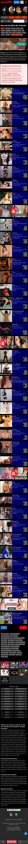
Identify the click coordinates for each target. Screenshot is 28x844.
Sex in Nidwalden (5, 646)
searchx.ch (21, 694)
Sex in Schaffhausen (6, 650)
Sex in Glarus (11, 642)
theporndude (7, 699)
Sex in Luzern (11, 644)
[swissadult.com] (14, 673)
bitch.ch (21, 701)
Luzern (2, 34)
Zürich (7, 32)
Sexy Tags (21, 717)
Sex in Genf (4, 642)
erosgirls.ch (21, 706)
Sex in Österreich (5, 636)
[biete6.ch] (5, 665)
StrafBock (20, 712)
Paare (21, 28)
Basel (14, 32)
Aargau (24, 32)
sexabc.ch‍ (17, 827)
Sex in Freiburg (18, 640)
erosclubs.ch (7, 706)
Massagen (14, 30)
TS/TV (19, 30)
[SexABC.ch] (7, 2)
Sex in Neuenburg (19, 644)
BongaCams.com (20, 688)
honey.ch (21, 696)
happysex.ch (21, 704)
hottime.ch (7, 701)
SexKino (7, 712)
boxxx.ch (7, 696)
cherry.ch (7, 691)
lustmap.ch (7, 704)
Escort (17, 28)
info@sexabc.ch (9, 819)
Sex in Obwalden (15, 646)
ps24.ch (21, 699)
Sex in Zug (18, 654)
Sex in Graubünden (20, 642)
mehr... (20, 709)
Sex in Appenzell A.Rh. (18, 638)
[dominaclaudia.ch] (23, 673)
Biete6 (7, 714)
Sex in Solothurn (5, 648)
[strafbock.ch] (14, 665)
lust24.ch (7, 694)
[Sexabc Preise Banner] (5, 680)
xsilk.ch (7, 709)
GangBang (8, 30)
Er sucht (13, 28)
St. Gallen (7, 34)
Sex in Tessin (12, 652)
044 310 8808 (18, 819)
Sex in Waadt (4, 654)
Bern (11, 32)
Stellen (3, 32)
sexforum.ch (21, 691)
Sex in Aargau (14, 636)
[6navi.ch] (5, 673)
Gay (23, 30)
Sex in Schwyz (16, 650)
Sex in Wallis (12, 654)
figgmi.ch (7, 688)
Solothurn (18, 32)
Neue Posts (21, 714)
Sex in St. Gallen (14, 648)
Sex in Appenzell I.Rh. (6, 638)
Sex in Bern (4, 640)
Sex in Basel (11, 640)
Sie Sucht (7, 28)
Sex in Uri (19, 652)
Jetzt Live (7, 717)
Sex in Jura (4, 644)
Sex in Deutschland (15, 634)
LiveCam (16, 2)
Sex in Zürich (4, 656)
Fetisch (3, 30)
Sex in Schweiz (5, 634)
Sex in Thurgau (5, 652)
